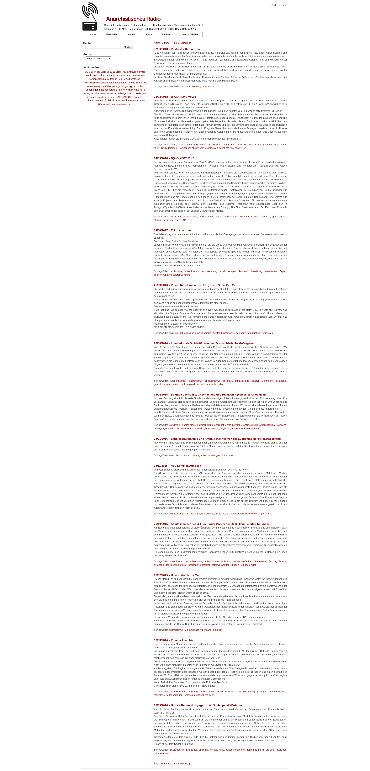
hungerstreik (254, 333)
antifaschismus (136, 71)
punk (144, 93)
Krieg (142, 90)
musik (94, 93)
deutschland (126, 82)
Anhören (166, 34)
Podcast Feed (279, 5)
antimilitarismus (106, 75)
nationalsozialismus (107, 93)
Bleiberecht (260, 561)
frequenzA (264, 216)
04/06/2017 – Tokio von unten (173, 230)
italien (130, 90)
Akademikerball (178, 381)
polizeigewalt (124, 93)
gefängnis (124, 86)
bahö (220, 691)
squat (222, 148)
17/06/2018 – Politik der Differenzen (177, 49)
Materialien (112, 34)
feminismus (140, 82)
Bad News (123, 79)
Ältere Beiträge (162, 43)
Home (93, 34)
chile (218, 216)
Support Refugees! (240, 565)
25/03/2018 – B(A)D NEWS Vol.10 (175, 96)
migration (225, 428)
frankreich (199, 428)
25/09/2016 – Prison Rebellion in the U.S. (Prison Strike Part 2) (194, 285)
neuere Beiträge (182, 43)
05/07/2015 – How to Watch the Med (177, 575)
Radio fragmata (169, 148)
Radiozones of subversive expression (198, 148)
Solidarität (111, 100)
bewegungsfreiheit (91, 83)
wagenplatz (120, 104)
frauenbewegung (96, 86)
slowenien (159, 220)
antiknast (91, 75)
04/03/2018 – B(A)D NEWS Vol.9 (174, 158)
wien (129, 104)
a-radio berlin (185, 144)
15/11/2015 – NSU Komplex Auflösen (177, 465)
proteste (136, 93)
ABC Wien (90, 72)
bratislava (230, 691)
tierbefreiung (132, 100)
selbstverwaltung (95, 100)
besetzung (134, 79)
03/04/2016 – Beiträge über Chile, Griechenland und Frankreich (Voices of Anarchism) (210, 394)
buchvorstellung (110, 82)
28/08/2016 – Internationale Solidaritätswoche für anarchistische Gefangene (204, 343)
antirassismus (123, 75)
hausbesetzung (108, 89)
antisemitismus (138, 75)
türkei (142, 100)
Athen (226, 144)
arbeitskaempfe (98, 79)
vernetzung (109, 104)
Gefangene (111, 86)
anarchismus (118, 71)
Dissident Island (253, 144)
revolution (138, 97)
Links (149, 34)
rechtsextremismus (108, 97)
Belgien (255, 381)
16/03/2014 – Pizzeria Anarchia (173, 640)
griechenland (93, 89)
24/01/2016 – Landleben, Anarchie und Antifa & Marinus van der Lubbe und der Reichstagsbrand (217, 438)
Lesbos (282, 144)
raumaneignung (174, 695)
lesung (87, 93)
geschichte (137, 86)
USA (100, 104)
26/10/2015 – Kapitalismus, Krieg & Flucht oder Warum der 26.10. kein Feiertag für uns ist (212, 523)
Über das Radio (189, 34)
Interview (122, 89)
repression (125, 96)
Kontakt (132, 34)
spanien (121, 100)
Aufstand (112, 79)
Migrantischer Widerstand (198, 630)
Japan (283, 271)
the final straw (233, 148)
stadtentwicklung (181, 275)
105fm (173, 144)
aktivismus (103, 71)
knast (136, 89)
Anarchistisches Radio (133, 19)
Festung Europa (278, 561)
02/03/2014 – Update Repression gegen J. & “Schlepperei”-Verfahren (199, 705)
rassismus (93, 97)
